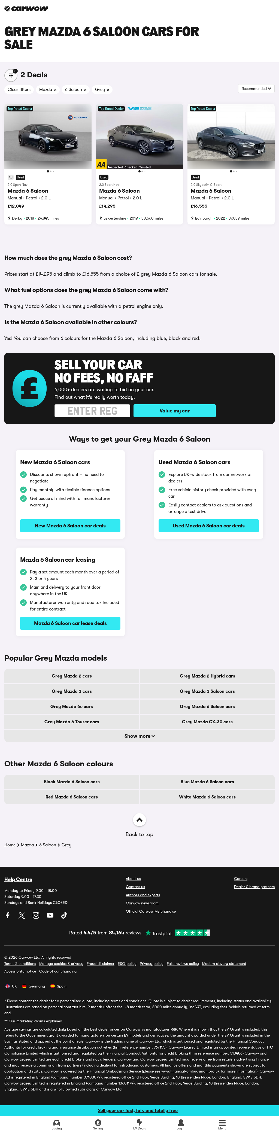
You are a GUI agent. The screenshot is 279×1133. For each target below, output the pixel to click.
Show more (138, 736)
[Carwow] (26, 8)
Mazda (27, 845)
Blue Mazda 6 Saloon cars (207, 781)
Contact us (135, 887)
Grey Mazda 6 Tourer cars (71, 721)
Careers (240, 878)
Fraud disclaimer (100, 963)
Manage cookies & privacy (61, 963)
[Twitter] (22, 917)
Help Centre (18, 879)
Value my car (175, 411)
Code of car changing (58, 971)
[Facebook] (8, 917)
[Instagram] (36, 917)
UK (14, 986)
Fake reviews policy (183, 963)
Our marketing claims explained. (36, 1021)
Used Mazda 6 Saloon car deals (209, 525)
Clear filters (19, 89)
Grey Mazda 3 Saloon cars (207, 691)
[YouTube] (50, 917)
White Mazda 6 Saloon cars (207, 797)
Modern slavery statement (224, 963)
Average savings (18, 1029)
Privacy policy (151, 963)
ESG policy (127, 963)
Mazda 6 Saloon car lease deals (70, 623)
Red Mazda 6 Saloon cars (72, 797)
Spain (61, 986)
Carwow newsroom (142, 903)
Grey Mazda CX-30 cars (207, 721)
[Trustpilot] (175, 933)
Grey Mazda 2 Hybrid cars (207, 676)
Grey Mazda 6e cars (71, 706)
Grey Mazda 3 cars (72, 691)
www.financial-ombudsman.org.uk (190, 1071)
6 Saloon (47, 845)
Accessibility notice (20, 971)
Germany (37, 986)
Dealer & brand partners (254, 887)
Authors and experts (143, 895)
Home (10, 845)
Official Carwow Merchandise (151, 911)
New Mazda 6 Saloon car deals (70, 525)
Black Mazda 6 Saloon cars (72, 781)
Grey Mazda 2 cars (72, 676)
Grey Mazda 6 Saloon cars (207, 706)
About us (133, 878)
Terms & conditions (20, 963)
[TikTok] (64, 917)
